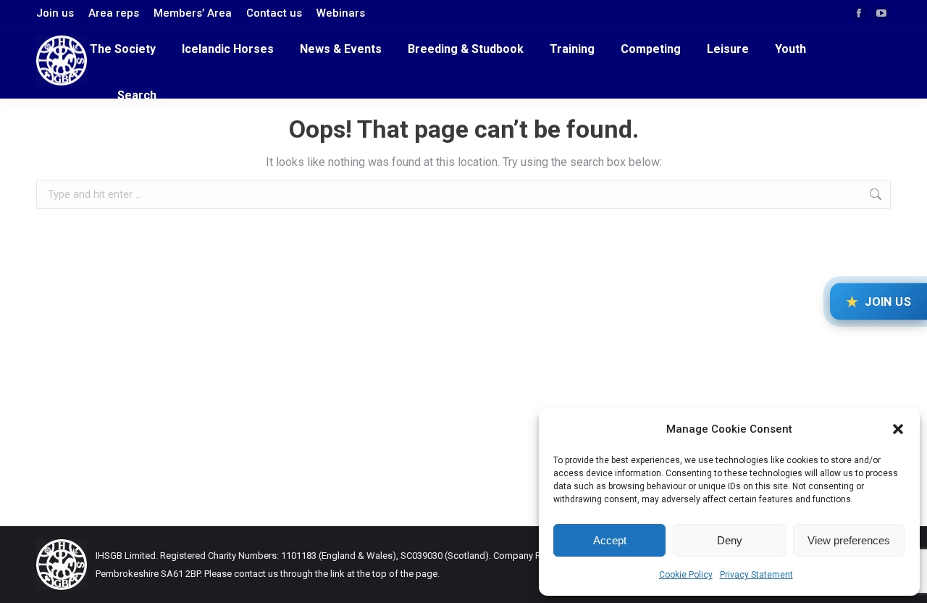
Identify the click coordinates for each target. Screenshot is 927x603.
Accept (609, 540)
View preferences (849, 540)
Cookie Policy (686, 575)
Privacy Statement (756, 575)
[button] (898, 429)
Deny (729, 540)
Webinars (340, 13)
